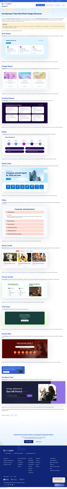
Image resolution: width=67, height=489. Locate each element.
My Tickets (57, 5)
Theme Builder (31, 462)
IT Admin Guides (55, 462)
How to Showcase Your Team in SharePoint (14, 302)
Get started (29, 441)
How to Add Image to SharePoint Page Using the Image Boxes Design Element (21, 93)
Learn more (38, 441)
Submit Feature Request (55, 470)
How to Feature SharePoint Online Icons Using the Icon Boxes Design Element (21, 61)
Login (63, 5)
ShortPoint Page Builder (15, 9)
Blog (51, 468)
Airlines (19, 466)
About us (37, 460)
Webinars (52, 464)
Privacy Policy (6, 476)
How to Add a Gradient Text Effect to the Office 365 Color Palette (19, 407)
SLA (11, 476)
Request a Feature (40, 5)
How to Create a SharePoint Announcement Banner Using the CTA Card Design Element (23, 329)
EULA (15, 476)
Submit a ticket (50, 5)
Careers (37, 464)
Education (20, 460)
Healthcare (20, 464)
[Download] (31, 239)
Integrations (30, 472)
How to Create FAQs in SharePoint (13, 241)
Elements (30, 470)
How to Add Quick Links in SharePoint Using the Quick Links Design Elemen (21, 195)
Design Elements (24, 9)
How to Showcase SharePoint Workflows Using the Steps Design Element (20, 158)
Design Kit (30, 468)
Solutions (7, 9)
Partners (37, 466)
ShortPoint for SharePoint (9, 460)
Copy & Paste (31, 464)
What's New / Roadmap (54, 466)
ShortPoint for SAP (7, 464)
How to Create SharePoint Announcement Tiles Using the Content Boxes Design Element (23, 127)
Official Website (53, 460)
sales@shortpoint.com (30, 453)
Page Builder (30, 460)
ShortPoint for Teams (8, 462)
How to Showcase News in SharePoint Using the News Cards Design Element (21, 272)
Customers (38, 462)
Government (20, 462)
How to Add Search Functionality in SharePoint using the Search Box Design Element (22, 362)
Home (3, 9)
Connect (30, 466)
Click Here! (6, 372)
